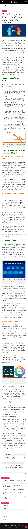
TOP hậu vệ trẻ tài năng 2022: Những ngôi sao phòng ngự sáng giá (13, 493)
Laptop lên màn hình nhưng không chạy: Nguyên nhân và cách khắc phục (13, 485)
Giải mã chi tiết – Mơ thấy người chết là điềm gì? (13, 489)
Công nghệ (5, 505)
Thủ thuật (5, 516)
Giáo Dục (5, 508)
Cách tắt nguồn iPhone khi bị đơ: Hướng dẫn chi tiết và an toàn (14, 481)
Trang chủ (6, 525)
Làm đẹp (5, 511)
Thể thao (5, 513)
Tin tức (4, 519)
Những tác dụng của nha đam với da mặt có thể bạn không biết (14, 497)
